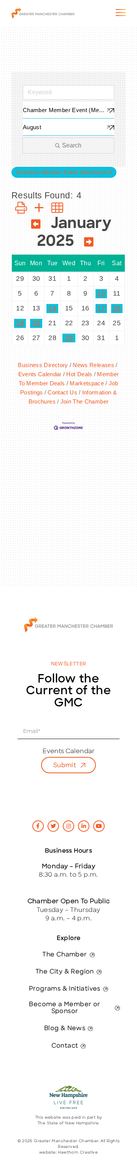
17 (101, 308)
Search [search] (71, 145)
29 (69, 338)
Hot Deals (79, 374)
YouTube (99, 826)
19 (20, 323)
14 (52, 308)
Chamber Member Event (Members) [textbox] (68, 110)
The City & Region (64, 972)
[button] (21, 208)
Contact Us (62, 392)
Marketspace (87, 383)
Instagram (68, 826)
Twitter (53, 826)
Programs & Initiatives (64, 989)
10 (101, 293)
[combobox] (68, 110)
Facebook (38, 826)
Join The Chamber (84, 401)
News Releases (93, 365)
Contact (64, 1046)
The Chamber (64, 955)
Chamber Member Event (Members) (62, 172)
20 (36, 323)
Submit (64, 766)
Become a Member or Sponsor (64, 1008)
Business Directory (43, 365)
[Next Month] (89, 243)
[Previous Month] (36, 225)
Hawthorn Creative (78, 1153)
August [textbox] (32, 127)
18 (117, 308)
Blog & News (64, 1029)
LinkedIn (83, 826)
